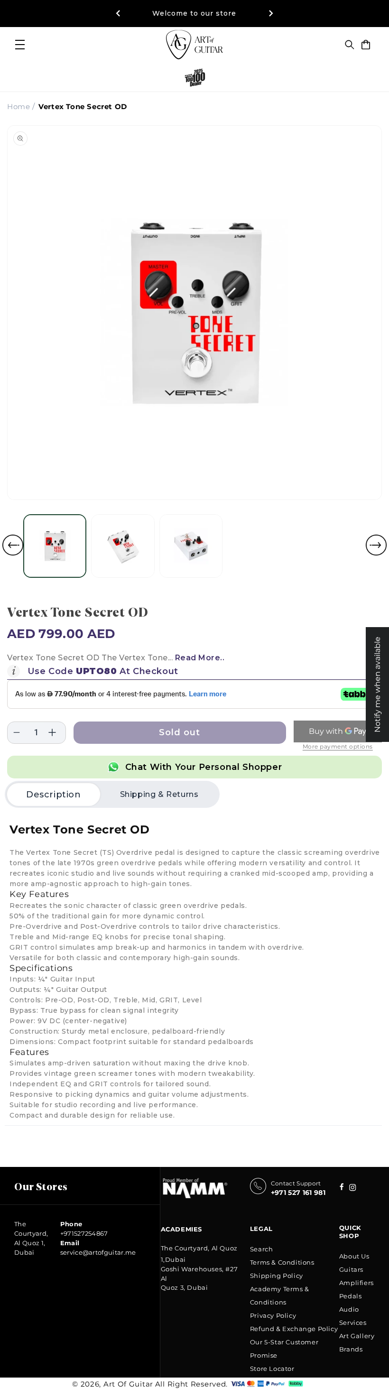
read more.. (200, 657)
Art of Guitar (128, 1383)
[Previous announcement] (118, 13)
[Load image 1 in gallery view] (54, 545)
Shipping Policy (276, 1275)
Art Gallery (357, 1336)
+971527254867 (84, 1233)
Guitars (351, 1269)
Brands (351, 1349)
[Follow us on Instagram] (341, 1187)
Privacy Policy (273, 1315)
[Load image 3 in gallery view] (190, 545)
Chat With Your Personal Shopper (203, 767)
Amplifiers (356, 1282)
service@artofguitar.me (98, 1252)
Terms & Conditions (282, 1262)
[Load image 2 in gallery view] (122, 545)
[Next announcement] (270, 13)
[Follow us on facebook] (352, 1188)
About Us (354, 1256)
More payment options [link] (338, 746)
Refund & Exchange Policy (294, 1328)
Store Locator (272, 1368)
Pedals (350, 1296)
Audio (349, 1309)
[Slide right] (376, 545)
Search (261, 1249)
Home (18, 106)
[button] (349, 44)
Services (353, 1322)
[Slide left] (12, 545)
